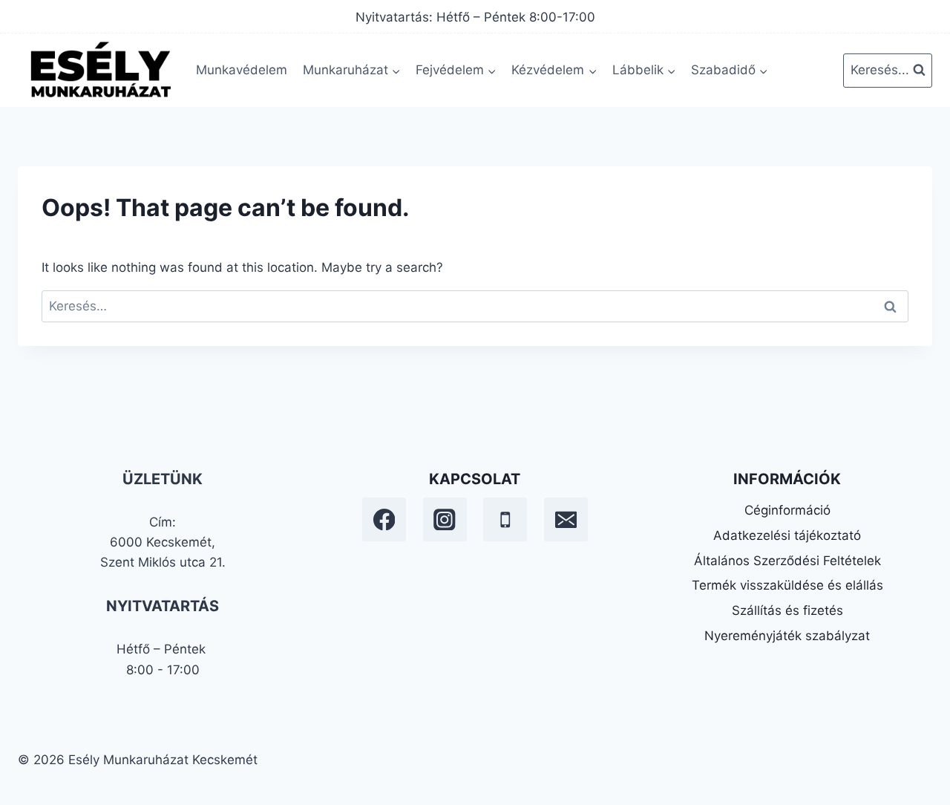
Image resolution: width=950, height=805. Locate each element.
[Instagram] (445, 519)
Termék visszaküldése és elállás (787, 585)
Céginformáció (787, 510)
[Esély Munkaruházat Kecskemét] (99, 70)
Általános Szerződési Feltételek (787, 560)
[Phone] (505, 519)
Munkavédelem (241, 69)
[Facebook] (384, 519)
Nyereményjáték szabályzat (787, 635)
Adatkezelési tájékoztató (787, 535)
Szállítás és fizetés (787, 610)
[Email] (566, 519)
